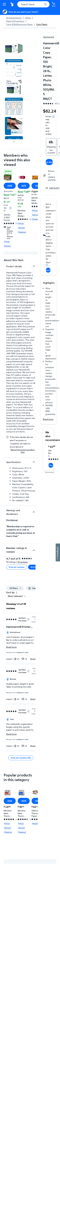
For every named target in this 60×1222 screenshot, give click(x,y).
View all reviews (16, 567)
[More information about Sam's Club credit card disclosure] (47, 265)
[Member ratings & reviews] (34, 549)
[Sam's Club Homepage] (12, 4)
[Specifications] (34, 461)
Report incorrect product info (23, 451)
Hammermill (48, 36)
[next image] (14, 141)
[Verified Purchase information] (28, 619)
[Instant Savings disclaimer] (10, 208)
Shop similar (49, 162)
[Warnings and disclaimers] (34, 512)
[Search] (45, 4)
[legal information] (53, 116)
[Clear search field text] (41, 4)
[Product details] (34, 266)
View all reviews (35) (21, 757)
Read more (48, 419)
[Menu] (4, 4)
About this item (13, 260)
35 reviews (23, 561)
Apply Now (48, 270)
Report (33, 659)
